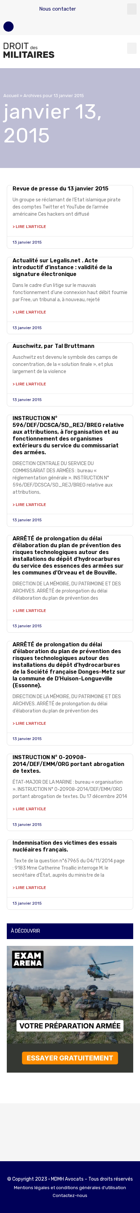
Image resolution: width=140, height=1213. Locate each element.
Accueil (11, 95)
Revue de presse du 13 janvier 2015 (60, 188)
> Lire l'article (29, 226)
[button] (132, 9)
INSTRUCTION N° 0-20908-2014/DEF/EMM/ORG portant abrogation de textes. (68, 764)
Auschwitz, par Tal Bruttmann (53, 346)
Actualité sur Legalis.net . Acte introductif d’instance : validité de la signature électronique (62, 267)
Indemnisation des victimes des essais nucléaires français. (65, 846)
